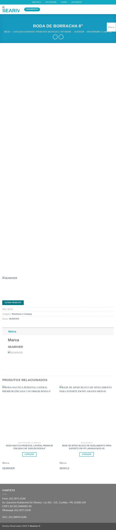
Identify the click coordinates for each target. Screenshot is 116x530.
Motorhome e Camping (99, 32)
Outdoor (76, 2)
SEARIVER (14, 319)
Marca (12, 331)
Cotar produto (13, 303)
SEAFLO (64, 468)
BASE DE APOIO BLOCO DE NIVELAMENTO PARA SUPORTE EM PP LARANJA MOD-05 (86, 447)
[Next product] (55, 36)
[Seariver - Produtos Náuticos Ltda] (10, 9)
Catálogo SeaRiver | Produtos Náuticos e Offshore (42, 32)
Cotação (29, 454)
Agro (64, 2)
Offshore (51, 2)
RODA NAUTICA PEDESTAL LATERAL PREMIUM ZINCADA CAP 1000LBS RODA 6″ (29, 447)
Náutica (36, 2)
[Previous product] (61, 36)
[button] (107, 9)
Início (7, 32)
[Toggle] (5, 331)
